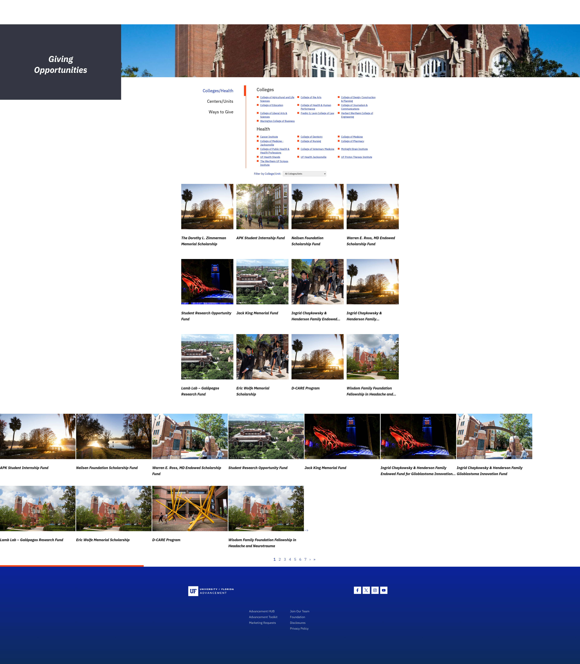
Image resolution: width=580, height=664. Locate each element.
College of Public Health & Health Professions (274, 150)
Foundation (297, 617)
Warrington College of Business (277, 121)
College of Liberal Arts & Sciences (273, 115)
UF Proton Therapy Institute (356, 157)
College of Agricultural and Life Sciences (277, 99)
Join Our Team (299, 611)
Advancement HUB (262, 611)
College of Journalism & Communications (354, 107)
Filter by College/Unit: (267, 173)
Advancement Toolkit (263, 617)
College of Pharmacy (352, 141)
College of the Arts (311, 97)
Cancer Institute (269, 136)
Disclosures (298, 623)
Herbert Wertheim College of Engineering (357, 115)
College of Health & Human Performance (316, 107)
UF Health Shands (270, 157)
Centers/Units (220, 101)
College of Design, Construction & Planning (358, 99)
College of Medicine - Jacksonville (271, 143)
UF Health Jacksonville (313, 157)
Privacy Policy (299, 628)
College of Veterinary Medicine (317, 149)
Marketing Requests (262, 623)
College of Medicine (352, 136)
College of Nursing (311, 141)
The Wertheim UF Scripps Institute (274, 163)
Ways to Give (221, 112)
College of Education (271, 105)
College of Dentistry (312, 136)
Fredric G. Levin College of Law (317, 113)
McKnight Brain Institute (354, 149)
